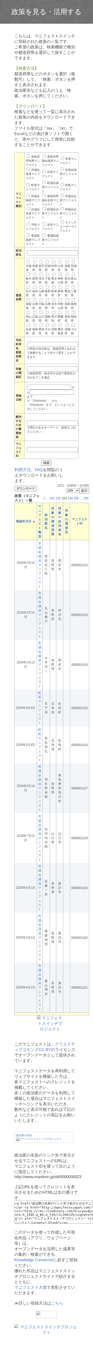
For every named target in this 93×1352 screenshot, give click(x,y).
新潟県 (67, 280)
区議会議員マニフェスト (68, 174)
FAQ (39, 470)
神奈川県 (60, 280)
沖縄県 (67, 331)
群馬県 (35, 280)
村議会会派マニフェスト (68, 213)
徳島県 (48, 318)
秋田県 (54, 268)
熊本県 (41, 331)
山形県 (60, 268)
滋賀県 (28, 306)
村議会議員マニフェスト (33, 200)
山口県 (41, 318)
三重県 (74, 293)
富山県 (74, 280)
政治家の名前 (24, 1135)
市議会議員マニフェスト (33, 174)
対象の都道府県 (52, 521)
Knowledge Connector (33, 1260)
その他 (74, 331)
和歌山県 (60, 306)
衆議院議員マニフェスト (33, 239)
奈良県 (54, 306)
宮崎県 (54, 331)
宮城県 (48, 268)
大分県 (48, 331)
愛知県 (67, 293)
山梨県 (41, 293)
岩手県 (41, 268)
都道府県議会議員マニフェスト (50, 160)
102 (58, 498)
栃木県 (28, 280)
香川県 (54, 318)
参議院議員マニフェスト (50, 239)
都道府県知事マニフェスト (33, 160)
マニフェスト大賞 (30, 1287)
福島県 (67, 268)
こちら (57, 1303)
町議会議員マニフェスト (50, 187)
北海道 (28, 268)
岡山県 (28, 318)
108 (85, 498)
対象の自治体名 (59, 521)
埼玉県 (41, 280)
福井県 (35, 293)
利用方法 (23, 470)
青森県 (35, 268)
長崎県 (35, 331)
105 (76, 498)
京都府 (35, 306)
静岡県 (60, 293)
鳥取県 (67, 306)
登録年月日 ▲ (26, 521)
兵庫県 (48, 306)
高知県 (67, 318)
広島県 (35, 318)
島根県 (74, 306)
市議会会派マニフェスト (68, 200)
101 (52, 498)
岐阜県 (54, 293)
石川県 (28, 293)
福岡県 (74, 318)
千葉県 (48, 280)
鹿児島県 (60, 331)
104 (70, 498)
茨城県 (74, 268)
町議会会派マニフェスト (50, 213)
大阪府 (41, 306)
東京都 (54, 280)
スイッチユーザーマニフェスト (68, 226)
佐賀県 (28, 331)
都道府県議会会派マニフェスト (50, 200)
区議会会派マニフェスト (33, 213)
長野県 (48, 293)
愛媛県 (60, 318)
